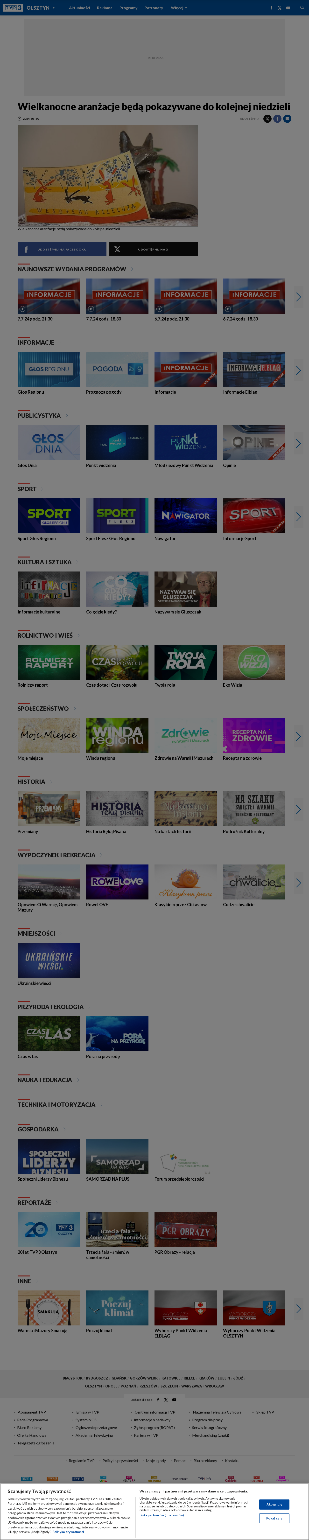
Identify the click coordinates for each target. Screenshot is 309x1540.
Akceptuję (274, 1504)
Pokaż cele (274, 1518)
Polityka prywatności (68, 1532)
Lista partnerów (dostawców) (162, 1515)
